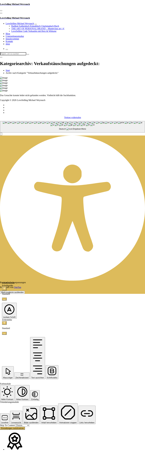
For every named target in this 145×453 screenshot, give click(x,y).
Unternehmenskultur (15, 36)
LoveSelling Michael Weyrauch (20, 23)
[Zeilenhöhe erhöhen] (4, 323)
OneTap (17, 287)
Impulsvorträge (12, 39)
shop (8, 44)
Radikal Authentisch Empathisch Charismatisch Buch (35, 26)
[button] (1, 134)
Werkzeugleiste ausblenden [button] (12, 292)
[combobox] (72, 127)
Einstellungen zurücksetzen (12, 428)
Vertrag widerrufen (72, 117)
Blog (8, 33)
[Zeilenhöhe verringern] (4, 333)
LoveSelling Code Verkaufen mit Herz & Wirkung (33, 31)
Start (8, 70)
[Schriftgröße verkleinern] (4, 299)
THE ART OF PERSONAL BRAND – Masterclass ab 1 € (37, 28)
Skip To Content (7, 425)
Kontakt (9, 41)
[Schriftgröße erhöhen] (4, 288)
